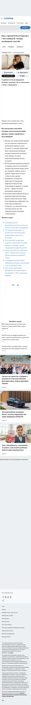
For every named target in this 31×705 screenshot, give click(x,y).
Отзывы (4, 609)
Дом (4, 47)
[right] (29, 23)
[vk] (13, 285)
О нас (3, 606)
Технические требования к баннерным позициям (13, 627)
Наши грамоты (5, 618)
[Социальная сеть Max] (23, 76)
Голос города (20, 23)
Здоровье (20, 47)
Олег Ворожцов (18, 52)
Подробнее (10, 652)
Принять (25, 27)
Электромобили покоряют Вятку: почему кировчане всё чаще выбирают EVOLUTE (14, 348)
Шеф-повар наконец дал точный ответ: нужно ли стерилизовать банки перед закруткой (14, 327)
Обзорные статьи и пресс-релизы (10, 612)
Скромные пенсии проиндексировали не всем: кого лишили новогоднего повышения (16, 225)
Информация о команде (7, 615)
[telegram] (18, 285)
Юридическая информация (8, 633)
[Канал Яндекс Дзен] (8, 76)
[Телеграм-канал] (8, 597)
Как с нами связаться (7, 624)
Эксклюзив (3, 23)
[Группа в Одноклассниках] (5, 597)
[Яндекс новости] (23, 72)
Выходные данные (6, 636)
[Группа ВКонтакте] (8, 72)
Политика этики (5, 621)
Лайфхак (11, 47)
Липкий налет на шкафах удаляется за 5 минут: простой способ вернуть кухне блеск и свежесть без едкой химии (15, 338)
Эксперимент (11, 23)
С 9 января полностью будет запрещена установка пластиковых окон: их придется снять (17, 262)
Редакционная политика (7, 630)
